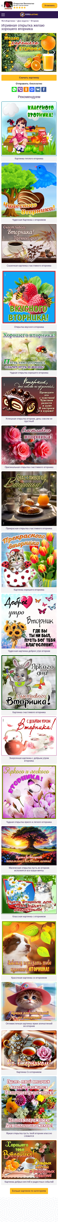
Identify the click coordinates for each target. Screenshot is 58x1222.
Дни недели (23, 21)
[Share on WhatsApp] (14, 89)
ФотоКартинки (8, 21)
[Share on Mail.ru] (31, 89)
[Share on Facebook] (43, 89)
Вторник (35, 21)
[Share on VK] (37, 89)
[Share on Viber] (20, 89)
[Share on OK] (26, 89)
